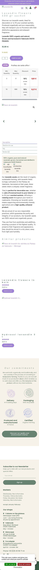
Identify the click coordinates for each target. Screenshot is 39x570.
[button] (22, 8)
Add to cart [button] (8, 291)
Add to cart (16, 58)
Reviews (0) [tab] (6, 152)
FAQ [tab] (4, 149)
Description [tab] (6, 142)
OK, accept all (10, 564)
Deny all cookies (24, 564)
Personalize (18, 567)
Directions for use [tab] (8, 145)
